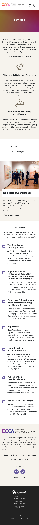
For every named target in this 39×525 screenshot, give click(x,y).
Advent (14, 455)
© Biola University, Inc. (19, 506)
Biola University (19, 492)
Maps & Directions (19, 503)
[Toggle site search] (30, 5)
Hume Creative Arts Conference (15, 349)
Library (32, 512)
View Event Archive (11, 215)
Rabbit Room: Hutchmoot (20, 401)
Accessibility (24, 518)
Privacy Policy (15, 518)
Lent (22, 455)
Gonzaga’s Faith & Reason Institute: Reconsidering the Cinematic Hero (20, 302)
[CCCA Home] (13, 4)
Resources (32, 455)
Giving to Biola (11, 515)
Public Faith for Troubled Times (15, 378)
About (5, 455)
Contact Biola (9, 512)
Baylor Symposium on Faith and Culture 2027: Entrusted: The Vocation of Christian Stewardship (20, 275)
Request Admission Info (21, 512)
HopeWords (13, 327)
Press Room (28, 515)
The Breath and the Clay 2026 (15, 246)
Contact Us (24, 460)
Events (13, 460)
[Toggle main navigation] (35, 5)
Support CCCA (19, 477)
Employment (20, 515)
